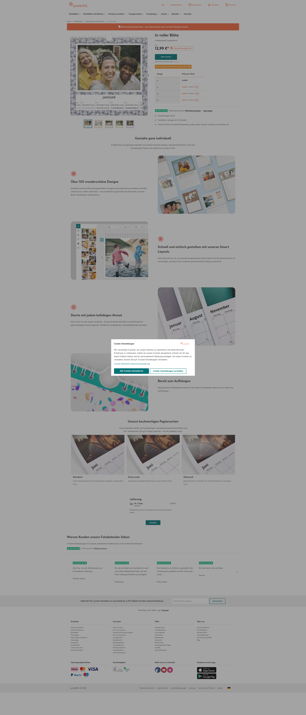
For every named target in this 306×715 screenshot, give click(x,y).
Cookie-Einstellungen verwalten (168, 371)
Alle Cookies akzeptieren (131, 371)
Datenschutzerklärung (140, 364)
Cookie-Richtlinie (121, 364)
